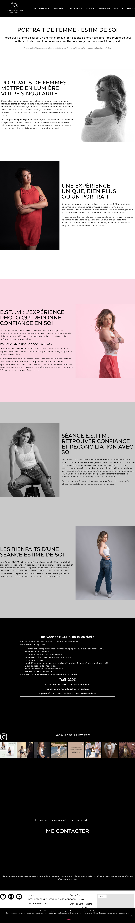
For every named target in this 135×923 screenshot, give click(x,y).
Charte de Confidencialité (81, 904)
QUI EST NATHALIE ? (42, 8)
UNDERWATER (75, 8)
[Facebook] (3, 897)
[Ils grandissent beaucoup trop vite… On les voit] (42, 750)
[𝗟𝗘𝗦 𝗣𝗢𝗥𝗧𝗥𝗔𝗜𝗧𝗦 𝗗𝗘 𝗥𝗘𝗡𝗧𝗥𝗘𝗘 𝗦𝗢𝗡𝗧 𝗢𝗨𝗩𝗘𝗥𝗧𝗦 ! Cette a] (8, 750)
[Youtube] (19, 897)
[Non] (131, 915)
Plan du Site (75, 895)
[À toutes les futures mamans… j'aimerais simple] (110, 750)
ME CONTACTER (67, 831)
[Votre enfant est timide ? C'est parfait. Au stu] (25, 750)
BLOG (116, 8)
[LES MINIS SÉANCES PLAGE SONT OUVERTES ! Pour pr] (59, 750)
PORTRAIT (58, 8)
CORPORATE (90, 8)
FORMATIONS (105, 8)
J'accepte (68, 919)
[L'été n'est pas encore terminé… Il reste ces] (93, 750)
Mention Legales (77, 899)
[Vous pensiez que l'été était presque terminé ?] (76, 750)
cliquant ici (67, 915)
